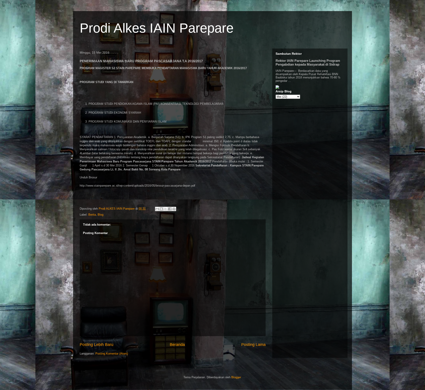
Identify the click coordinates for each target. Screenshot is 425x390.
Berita (92, 214)
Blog (100, 214)
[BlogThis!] (161, 209)
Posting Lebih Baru (96, 344)
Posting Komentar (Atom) (111, 353)
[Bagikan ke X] (165, 209)
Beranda (177, 344)
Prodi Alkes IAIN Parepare (157, 28)
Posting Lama (253, 344)
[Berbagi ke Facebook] (170, 209)
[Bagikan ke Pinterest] (174, 209)
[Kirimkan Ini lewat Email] (157, 209)
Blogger (236, 377)
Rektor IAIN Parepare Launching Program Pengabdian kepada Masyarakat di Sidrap (308, 62)
